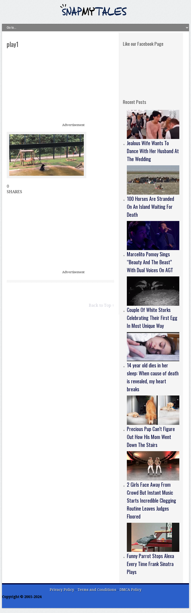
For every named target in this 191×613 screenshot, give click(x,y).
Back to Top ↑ (101, 305)
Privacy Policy (62, 590)
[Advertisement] (60, 86)
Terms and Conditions (97, 590)
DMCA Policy (131, 590)
